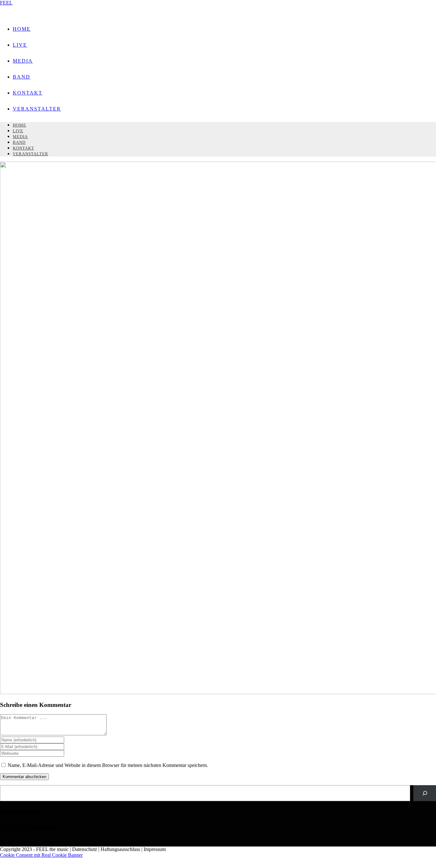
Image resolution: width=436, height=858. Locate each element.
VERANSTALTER (30, 153)
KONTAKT (23, 148)
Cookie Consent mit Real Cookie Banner (41, 855)
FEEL (6, 2)
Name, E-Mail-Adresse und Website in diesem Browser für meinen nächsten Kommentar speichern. (108, 765)
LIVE (18, 130)
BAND (19, 142)
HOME (19, 125)
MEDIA (20, 136)
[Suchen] (424, 793)
